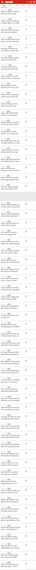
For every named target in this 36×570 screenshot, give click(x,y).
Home (3, 5)
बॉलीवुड (29, 5)
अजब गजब (10, 5)
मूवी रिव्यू (23, 5)
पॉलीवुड (17, 5)
